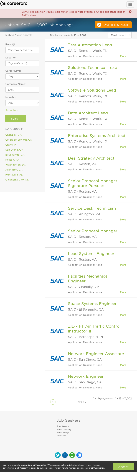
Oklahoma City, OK (17, 179)
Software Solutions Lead (92, 90)
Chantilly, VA (13, 134)
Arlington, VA (13, 169)
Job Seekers (68, 420)
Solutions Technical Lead (92, 67)
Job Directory (64, 429)
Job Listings (63, 432)
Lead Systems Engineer (91, 253)
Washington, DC (15, 164)
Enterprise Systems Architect (97, 135)
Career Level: (13, 70)
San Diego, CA (14, 149)
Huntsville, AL (14, 174)
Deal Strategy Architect (91, 158)
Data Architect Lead (88, 113)
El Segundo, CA (14, 154)
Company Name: (15, 83)
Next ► (82, 402)
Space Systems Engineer (92, 303)
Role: (8, 44)
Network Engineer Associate (96, 354)
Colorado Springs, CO (18, 139)
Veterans (61, 435)
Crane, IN (11, 144)
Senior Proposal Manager (92, 231)
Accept (123, 466)
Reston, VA (12, 159)
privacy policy (39, 465)
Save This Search (115, 25)
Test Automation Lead (90, 45)
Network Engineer (86, 376)
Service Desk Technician (92, 208)
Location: (11, 57)
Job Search (63, 426)
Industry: (10, 97)
